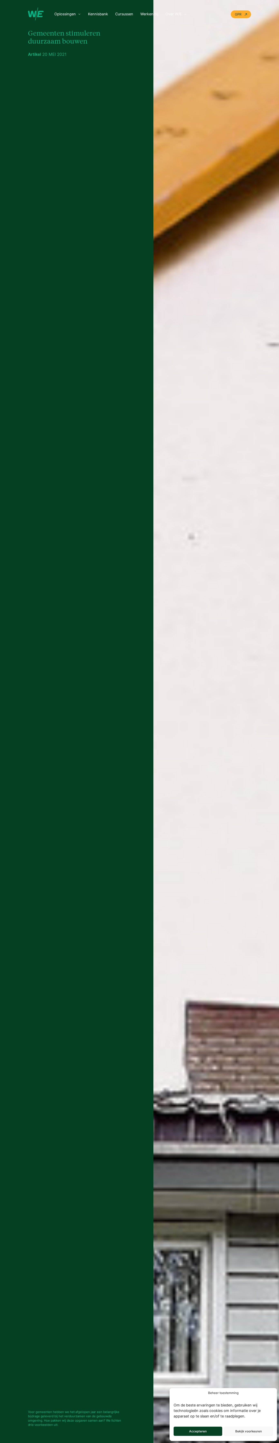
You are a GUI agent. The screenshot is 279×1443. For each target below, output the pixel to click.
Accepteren (198, 1431)
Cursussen (124, 14)
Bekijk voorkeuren (248, 1431)
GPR (238, 14)
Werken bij (149, 14)
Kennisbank (98, 14)
